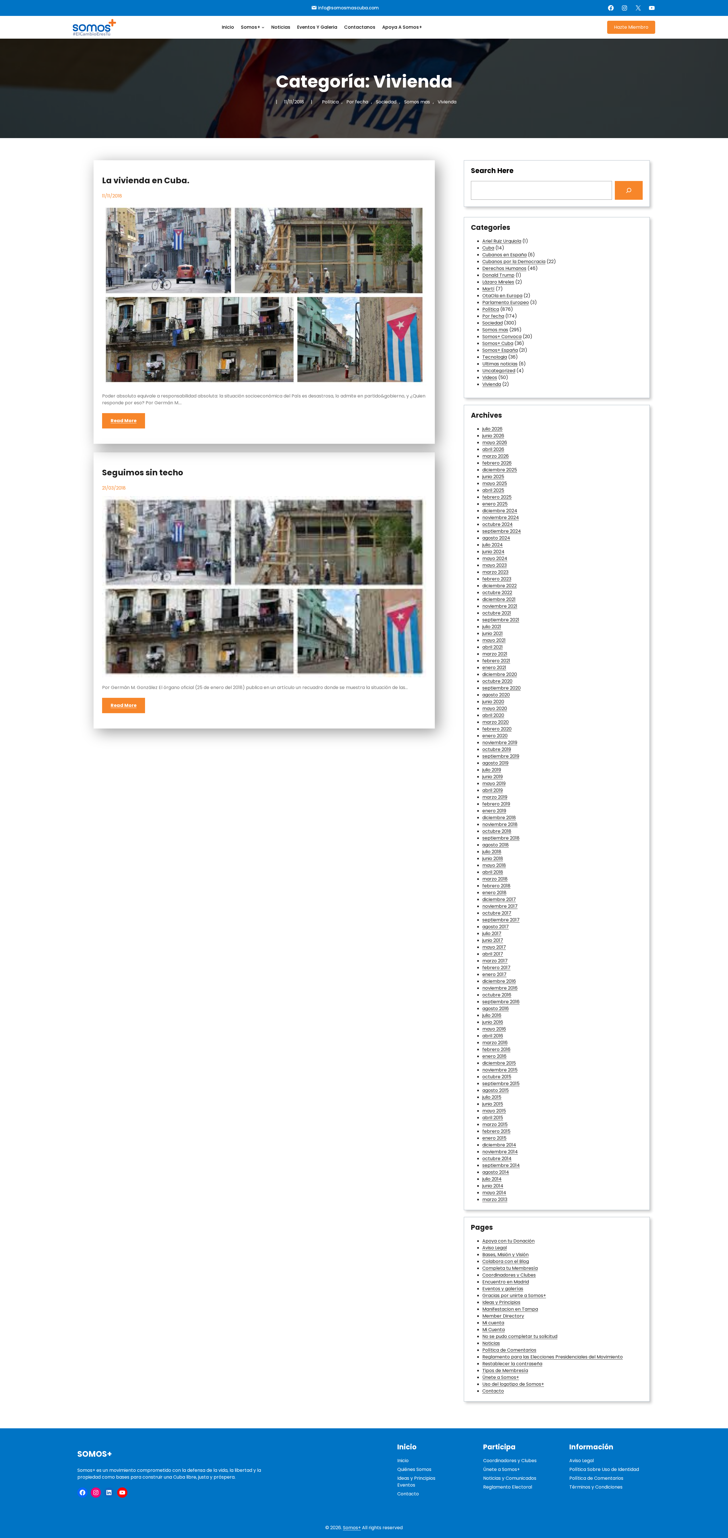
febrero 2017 (496, 967)
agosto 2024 (496, 538)
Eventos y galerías (502, 1288)
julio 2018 (491, 851)
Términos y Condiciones (595, 1487)
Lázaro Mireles (498, 282)
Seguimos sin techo (142, 473)
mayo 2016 (494, 1029)
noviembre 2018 (500, 824)
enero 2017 (494, 974)
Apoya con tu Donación (508, 1241)
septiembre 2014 (501, 1165)
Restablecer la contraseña (512, 1363)
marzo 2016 (495, 1042)
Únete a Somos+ (500, 1377)
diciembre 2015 (499, 1063)
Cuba (488, 248)
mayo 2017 (494, 947)
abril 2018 (492, 872)
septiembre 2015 (501, 1083)
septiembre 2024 (501, 531)
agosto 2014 (495, 1172)
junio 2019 (492, 776)
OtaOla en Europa (502, 295)
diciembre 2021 (499, 599)
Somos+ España (500, 350)
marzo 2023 (495, 572)
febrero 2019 (496, 804)
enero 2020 (495, 735)
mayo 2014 (494, 1192)
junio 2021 (492, 633)
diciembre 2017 (499, 899)
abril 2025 (493, 490)
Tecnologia (494, 357)
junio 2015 (492, 1104)
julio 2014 (492, 1179)
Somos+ (94, 1454)
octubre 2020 (497, 681)
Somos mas (417, 102)
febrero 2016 (496, 1049)
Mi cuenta (493, 1323)
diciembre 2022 (499, 585)
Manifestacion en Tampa (510, 1309)
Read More (123, 420)
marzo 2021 (494, 654)
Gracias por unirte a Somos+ (514, 1295)
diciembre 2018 (499, 817)
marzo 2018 (495, 879)
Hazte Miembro (631, 27)
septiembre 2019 (500, 756)
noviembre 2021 (499, 606)
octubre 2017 (496, 913)
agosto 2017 (495, 926)
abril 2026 (493, 449)
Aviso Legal (494, 1247)
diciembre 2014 (499, 1145)
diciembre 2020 (499, 674)
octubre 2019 (496, 749)
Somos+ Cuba (497, 343)
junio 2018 (492, 858)
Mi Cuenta (493, 1329)
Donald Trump (498, 275)
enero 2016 (494, 1056)
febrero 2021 (496, 660)
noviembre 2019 (499, 742)
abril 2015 (492, 1117)
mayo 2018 (494, 865)
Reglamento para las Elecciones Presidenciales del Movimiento (552, 1357)
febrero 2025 (497, 497)
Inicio (403, 1460)
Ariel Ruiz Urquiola (501, 241)
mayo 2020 (494, 708)
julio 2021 (491, 626)
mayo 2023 (494, 565)
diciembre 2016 (499, 981)
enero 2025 (495, 504)
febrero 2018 (496, 886)
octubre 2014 (497, 1158)
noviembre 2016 (500, 988)
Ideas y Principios (501, 1302)
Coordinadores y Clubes (509, 1275)
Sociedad (386, 102)
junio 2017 (492, 940)
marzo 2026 (495, 456)
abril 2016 (492, 1036)
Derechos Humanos (504, 268)
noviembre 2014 (500, 1151)
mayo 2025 (494, 483)
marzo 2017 (495, 961)
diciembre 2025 (499, 470)
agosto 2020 (496, 695)
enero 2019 (494, 810)
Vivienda (447, 102)
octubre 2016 (496, 995)
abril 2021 (492, 647)
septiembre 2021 (500, 620)
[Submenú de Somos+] (263, 27)
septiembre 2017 (501, 920)
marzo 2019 (494, 797)
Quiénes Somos (414, 1469)
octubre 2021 (496, 613)
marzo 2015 (495, 1124)
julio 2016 (491, 1015)
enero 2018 (494, 892)
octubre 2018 (496, 831)
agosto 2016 (495, 1008)
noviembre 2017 (500, 906)
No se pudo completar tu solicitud (519, 1336)
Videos (489, 377)
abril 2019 (492, 790)
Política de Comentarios (509, 1350)
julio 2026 (492, 429)
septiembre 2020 (501, 688)
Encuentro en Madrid (505, 1282)
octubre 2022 (497, 592)
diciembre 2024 (499, 510)
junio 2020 (493, 701)
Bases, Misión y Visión (505, 1254)
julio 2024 (492, 545)
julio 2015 (491, 1097)
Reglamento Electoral (507, 1487)
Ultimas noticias (500, 364)
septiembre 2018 (501, 838)
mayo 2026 (494, 442)
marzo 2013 (494, 1199)
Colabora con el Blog (505, 1261)
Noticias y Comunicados (509, 1478)
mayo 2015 (494, 1111)
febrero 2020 (497, 729)
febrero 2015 (496, 1131)
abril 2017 (492, 954)
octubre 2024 (497, 524)
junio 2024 (493, 551)
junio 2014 (492, 1186)
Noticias (491, 1343)
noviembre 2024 (500, 517)
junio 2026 (493, 435)
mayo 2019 (494, 783)
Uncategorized (498, 370)
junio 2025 (493, 476)
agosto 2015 (495, 1090)
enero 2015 (494, 1138)
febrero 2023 (496, 579)
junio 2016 (492, 1022)
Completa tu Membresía (510, 1268)
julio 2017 (491, 933)
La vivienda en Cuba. (145, 181)
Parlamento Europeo (505, 302)
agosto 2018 (495, 845)
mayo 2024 (494, 558)
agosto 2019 (495, 763)
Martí (488, 289)
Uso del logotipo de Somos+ (513, 1384)
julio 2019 (491, 770)
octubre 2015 (496, 1076)
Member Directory (503, 1316)
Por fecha (357, 102)
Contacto (493, 1391)
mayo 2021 (494, 640)
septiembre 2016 (501, 1001)
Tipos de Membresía (505, 1370)
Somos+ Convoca (502, 336)
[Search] (629, 190)
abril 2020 (493, 715)
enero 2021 (494, 667)
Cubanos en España (504, 254)
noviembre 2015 (500, 1070)
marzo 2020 (495, 722)
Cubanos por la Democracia (513, 261)
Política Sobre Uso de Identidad (604, 1469)
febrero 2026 (497, 463)
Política (330, 102)
